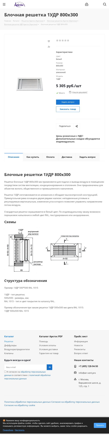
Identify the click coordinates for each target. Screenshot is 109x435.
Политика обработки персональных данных (27, 401)
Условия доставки (48, 349)
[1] (57, 40)
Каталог (9, 336)
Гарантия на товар (48, 353)
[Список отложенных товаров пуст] (97, 4)
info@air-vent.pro (87, 372)
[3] (62, 40)
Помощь (43, 341)
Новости (78, 345)
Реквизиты (79, 349)
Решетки (8, 341)
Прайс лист (81, 336)
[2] (60, 40)
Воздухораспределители (17, 349)
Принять (100, 425)
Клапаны (8, 353)
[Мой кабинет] (86, 4)
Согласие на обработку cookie (19, 405)
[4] (65, 40)
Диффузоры (10, 345)
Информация (81, 341)
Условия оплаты (47, 345)
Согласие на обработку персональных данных (75, 401)
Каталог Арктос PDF (51, 336)
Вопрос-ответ (81, 353)
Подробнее (8, 430)
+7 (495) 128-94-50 (88, 366)
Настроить (19, 430)
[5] (68, 40)
